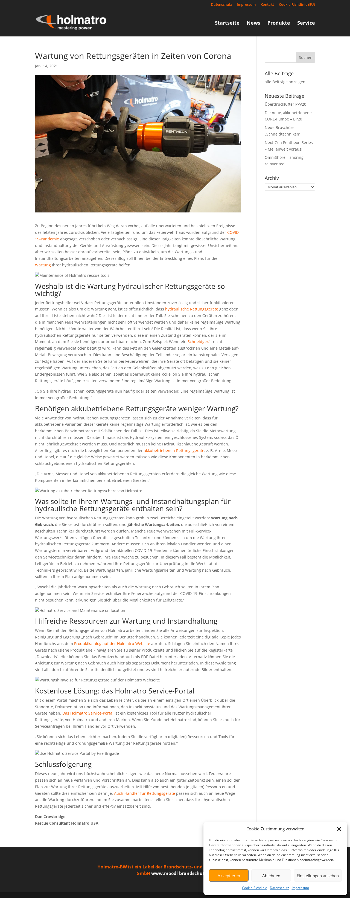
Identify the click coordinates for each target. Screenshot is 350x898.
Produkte (278, 23)
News (253, 23)
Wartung (43, 264)
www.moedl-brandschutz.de (182, 873)
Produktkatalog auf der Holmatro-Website (112, 643)
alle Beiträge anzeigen (285, 81)
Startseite (227, 23)
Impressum (300, 887)
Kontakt (267, 5)
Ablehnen (271, 875)
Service (306, 23)
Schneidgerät (200, 341)
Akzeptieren (229, 875)
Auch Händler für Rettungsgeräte (144, 793)
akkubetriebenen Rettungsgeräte (174, 450)
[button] (339, 829)
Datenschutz (279, 887)
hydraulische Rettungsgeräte (191, 309)
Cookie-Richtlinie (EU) (297, 5)
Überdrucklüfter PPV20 (285, 104)
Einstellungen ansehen (318, 875)
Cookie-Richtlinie (254, 887)
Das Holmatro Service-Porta (87, 713)
